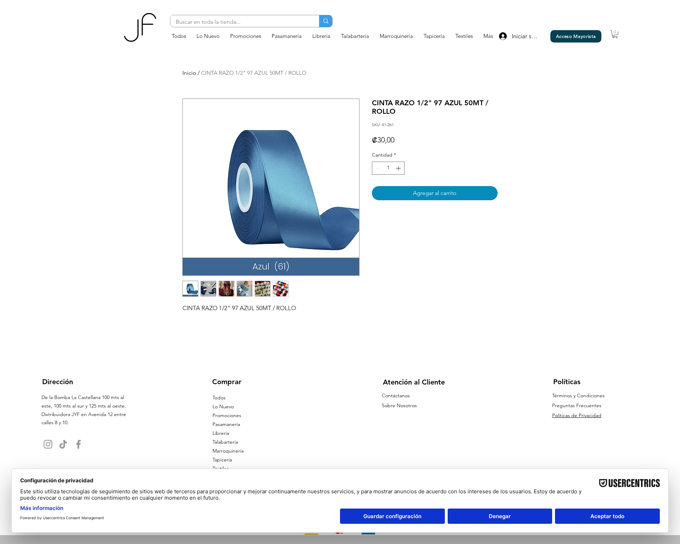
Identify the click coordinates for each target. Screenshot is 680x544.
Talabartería (225, 442)
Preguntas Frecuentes (576, 405)
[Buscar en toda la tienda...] (325, 21)
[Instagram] (48, 444)
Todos (219, 397)
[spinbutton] (388, 168)
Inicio (189, 72)
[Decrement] (377, 168)
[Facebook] (78, 444)
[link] (615, 34)
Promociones (226, 415)
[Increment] (399, 168)
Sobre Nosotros (399, 405)
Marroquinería (228, 451)
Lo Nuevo (223, 406)
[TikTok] (63, 444)
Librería (220, 433)
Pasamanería (226, 424)
